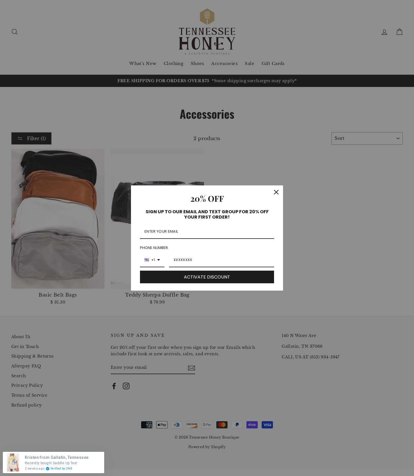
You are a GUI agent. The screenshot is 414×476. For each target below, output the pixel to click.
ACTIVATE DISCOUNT (207, 277)
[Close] (276, 192)
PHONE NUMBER (154, 247)
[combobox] (152, 260)
